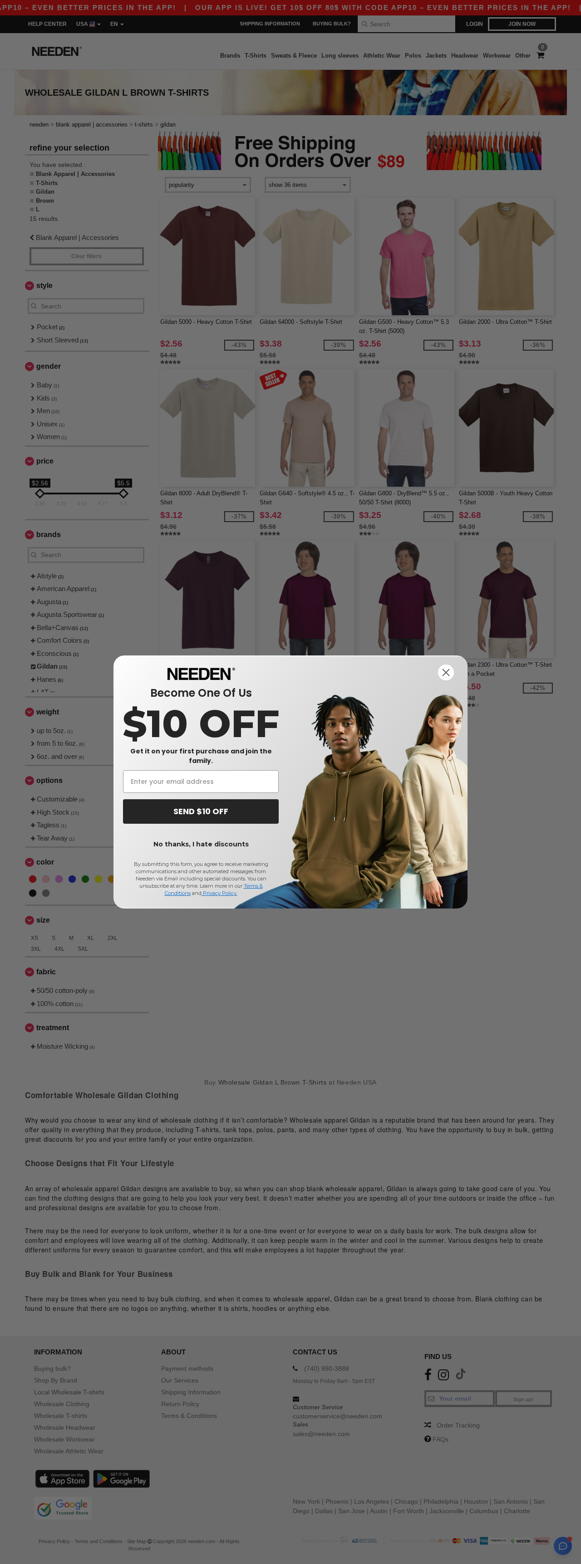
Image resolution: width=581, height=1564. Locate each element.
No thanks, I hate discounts (201, 844)
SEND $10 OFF (200, 811)
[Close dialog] (446, 672)
